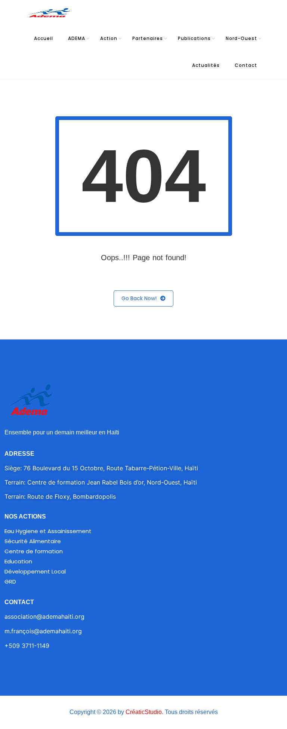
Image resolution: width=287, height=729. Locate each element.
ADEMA (76, 38)
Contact (246, 65)
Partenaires (147, 38)
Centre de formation (33, 551)
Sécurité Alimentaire (32, 541)
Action (108, 38)
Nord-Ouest (241, 38)
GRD (10, 581)
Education (18, 561)
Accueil (43, 38)
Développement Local (35, 571)
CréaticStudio (144, 712)
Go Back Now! (139, 298)
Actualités (206, 65)
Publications (194, 38)
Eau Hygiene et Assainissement (48, 531)
